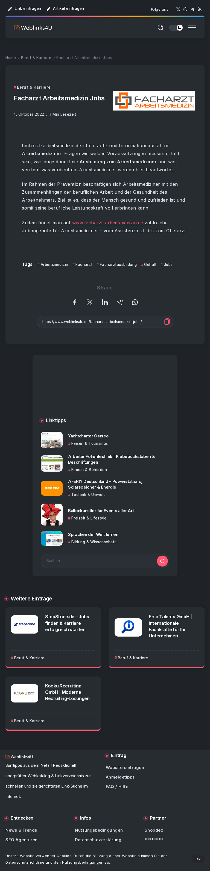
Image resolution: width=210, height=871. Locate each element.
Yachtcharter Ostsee (88, 436)
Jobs (168, 264)
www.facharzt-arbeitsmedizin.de (107, 222)
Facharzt (83, 264)
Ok (198, 859)
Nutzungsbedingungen (83, 862)
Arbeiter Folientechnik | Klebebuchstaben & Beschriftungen (111, 459)
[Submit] (162, 561)
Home (10, 58)
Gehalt (150, 264)
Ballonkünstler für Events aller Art (101, 510)
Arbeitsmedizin (54, 264)
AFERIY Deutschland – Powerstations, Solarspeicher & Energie (105, 484)
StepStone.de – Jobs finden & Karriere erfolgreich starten (67, 623)
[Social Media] (178, 9)
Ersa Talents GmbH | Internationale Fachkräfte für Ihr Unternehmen (170, 626)
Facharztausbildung (118, 264)
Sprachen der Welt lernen (93, 534)
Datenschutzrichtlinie (25, 862)
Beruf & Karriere (36, 58)
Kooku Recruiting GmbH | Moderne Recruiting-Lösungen (67, 692)
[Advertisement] (105, 391)
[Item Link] (52, 440)
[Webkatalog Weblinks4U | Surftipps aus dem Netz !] (33, 27)
